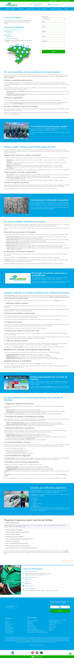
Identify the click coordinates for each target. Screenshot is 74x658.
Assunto (44, 36)
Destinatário (45, 17)
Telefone (44, 31)
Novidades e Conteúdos (55, 9)
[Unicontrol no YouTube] (32, 652)
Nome (43, 21)
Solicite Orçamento (55, 4)
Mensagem (44, 41)
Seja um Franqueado (42, 9)
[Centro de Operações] (23, 589)
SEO (43, 644)
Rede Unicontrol (30, 9)
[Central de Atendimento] (30, 4)
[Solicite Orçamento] (49, 4)
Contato (66, 9)
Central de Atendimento (37, 3)
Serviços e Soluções (10, 9)
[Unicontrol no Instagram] (41, 652)
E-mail (43, 26)
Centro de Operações (30, 588)
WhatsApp (8, 34)
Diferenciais (21, 9)
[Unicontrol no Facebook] (37, 652)
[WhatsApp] (4, 35)
